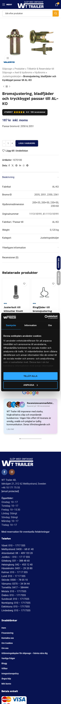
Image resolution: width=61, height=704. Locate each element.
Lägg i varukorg (27, 143)
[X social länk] (13, 165)
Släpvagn (7, 68)
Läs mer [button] (10, 429)
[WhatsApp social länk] (23, 165)
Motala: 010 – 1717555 (13, 591)
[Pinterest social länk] (16, 165)
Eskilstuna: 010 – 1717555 (15, 606)
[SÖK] (56, 13)
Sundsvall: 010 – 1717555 (15, 599)
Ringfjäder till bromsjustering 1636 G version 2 (43, 311)
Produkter (20, 68)
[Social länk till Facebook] (9, 165)
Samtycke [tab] (11, 325)
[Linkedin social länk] (20, 165)
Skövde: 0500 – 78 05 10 (14, 579)
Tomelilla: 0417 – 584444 (14, 587)
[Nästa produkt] (9, 86)
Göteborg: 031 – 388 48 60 (15, 560)
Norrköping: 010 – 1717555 (15, 602)
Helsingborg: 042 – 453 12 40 (17, 564)
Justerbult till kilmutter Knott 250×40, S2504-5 (14, 311)
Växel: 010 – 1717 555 (13, 545)
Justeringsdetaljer (11, 76)
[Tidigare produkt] (3, 86)
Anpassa (28, 385)
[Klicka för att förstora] (7, 58)
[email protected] (10, 491)
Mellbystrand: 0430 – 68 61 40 (17, 549)
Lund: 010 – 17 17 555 (13, 576)
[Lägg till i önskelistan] (24, 283)
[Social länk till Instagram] (12, 472)
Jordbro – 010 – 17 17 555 (15, 557)
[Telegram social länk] (27, 165)
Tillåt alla (30, 376)
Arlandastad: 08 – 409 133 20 (17, 553)
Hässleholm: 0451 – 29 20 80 (16, 568)
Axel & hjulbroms (23, 72)
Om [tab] (50, 325)
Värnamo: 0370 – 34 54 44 (15, 583)
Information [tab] (30, 325)
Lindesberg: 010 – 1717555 (15, 610)
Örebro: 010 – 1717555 (13, 595)
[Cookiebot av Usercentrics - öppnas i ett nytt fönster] (45, 317)
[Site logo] (30, 4)
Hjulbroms (39, 72)
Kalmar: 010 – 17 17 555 (14, 572)
